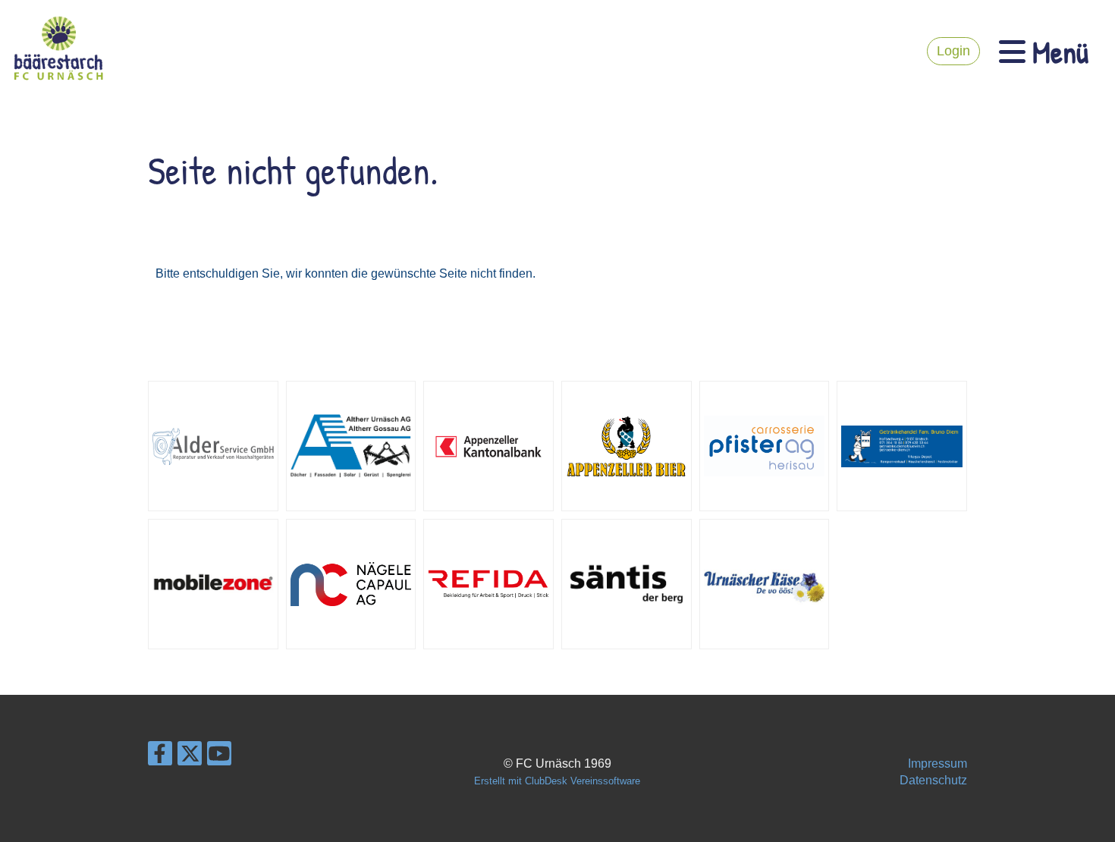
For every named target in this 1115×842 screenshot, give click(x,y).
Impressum (937, 763)
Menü (1056, 51)
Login (953, 50)
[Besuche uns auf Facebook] (160, 757)
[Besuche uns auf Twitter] (189, 757)
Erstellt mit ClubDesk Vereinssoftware (557, 781)
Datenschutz (933, 780)
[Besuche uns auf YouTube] (219, 757)
